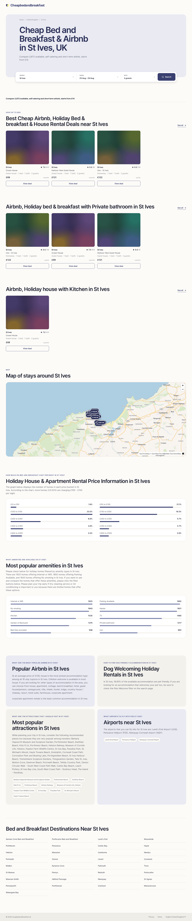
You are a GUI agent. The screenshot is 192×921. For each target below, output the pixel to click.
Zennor (55, 859)
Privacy (151, 917)
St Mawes (10, 872)
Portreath (10, 859)
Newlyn (147, 852)
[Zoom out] (183, 389)
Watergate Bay (12, 892)
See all (182, 125)
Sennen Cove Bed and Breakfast (20, 839)
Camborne (102, 852)
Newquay (102, 879)
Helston (9, 852)
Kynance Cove (58, 866)
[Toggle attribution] (183, 453)
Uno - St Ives (102, 170)
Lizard (100, 859)
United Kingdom (32, 20)
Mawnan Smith (12, 879)
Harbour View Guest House (63, 170)
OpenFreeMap (144, 453)
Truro (146, 866)
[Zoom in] (183, 385)
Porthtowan (57, 886)
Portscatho (148, 872)
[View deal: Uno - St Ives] (118, 147)
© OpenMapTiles (156, 453)
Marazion (56, 852)
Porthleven (10, 846)
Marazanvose (150, 886)
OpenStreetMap (175, 453)
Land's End (102, 839)
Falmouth (102, 866)
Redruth (101, 872)
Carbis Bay (102, 846)
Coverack (148, 859)
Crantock (102, 886)
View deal (27, 183)
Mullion (9, 866)
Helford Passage (59, 879)
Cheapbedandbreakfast (27, 5)
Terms (160, 917)
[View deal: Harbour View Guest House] (73, 147)
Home (21, 20)
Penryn (55, 872)
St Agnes (148, 879)
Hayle (146, 846)
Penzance (56, 846)
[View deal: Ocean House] (27, 147)
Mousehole (148, 839)
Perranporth (11, 886)
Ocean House (11, 170)
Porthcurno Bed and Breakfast (65, 839)
